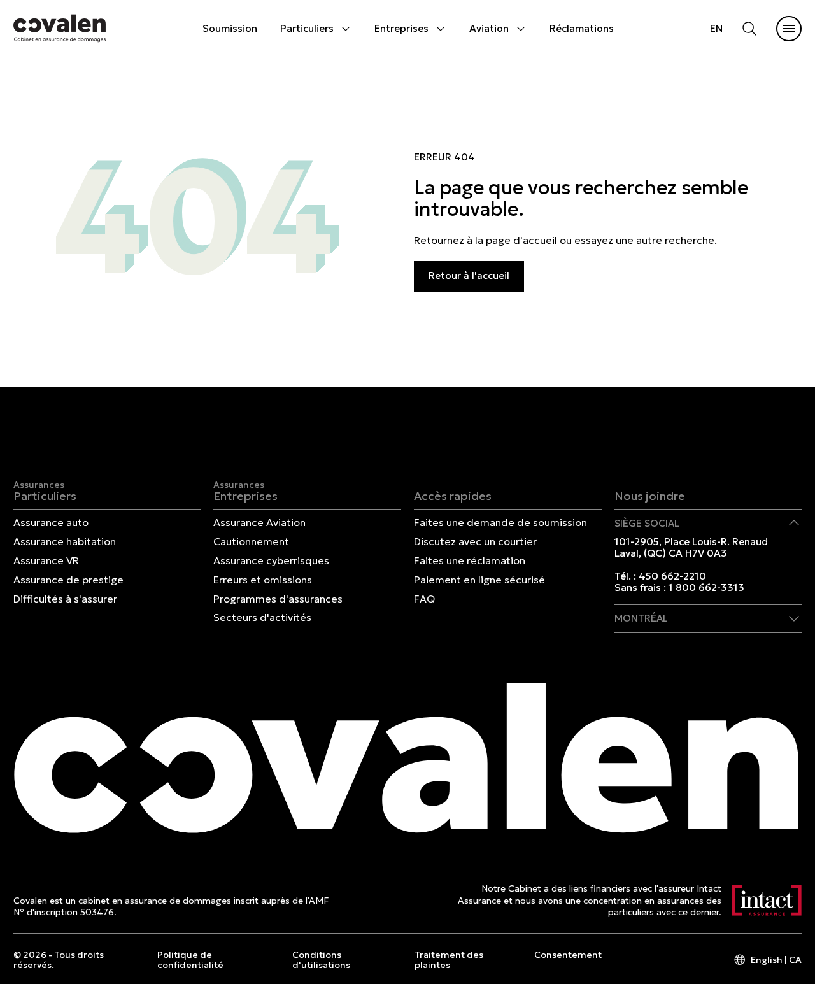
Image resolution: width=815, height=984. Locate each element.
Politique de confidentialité (190, 960)
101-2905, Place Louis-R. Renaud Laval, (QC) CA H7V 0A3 (691, 547)
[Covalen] (59, 28)
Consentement (568, 955)
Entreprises (401, 28)
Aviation (489, 28)
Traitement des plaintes (449, 960)
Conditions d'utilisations (321, 960)
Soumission (229, 28)
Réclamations (581, 28)
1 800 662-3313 (706, 587)
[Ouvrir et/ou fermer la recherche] (749, 28)
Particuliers (307, 28)
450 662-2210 (672, 576)
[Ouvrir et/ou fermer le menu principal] (789, 28)
